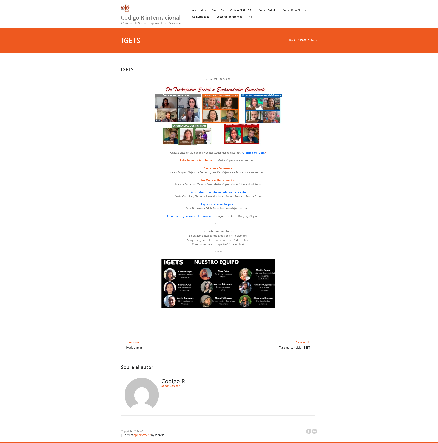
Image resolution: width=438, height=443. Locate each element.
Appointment (142, 435)
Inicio (292, 39)
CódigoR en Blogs (293, 10)
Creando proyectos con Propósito (189, 216)
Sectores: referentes (229, 16)
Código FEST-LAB (240, 10)
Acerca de (198, 10)
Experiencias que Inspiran (218, 204)
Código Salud (267, 10)
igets (303, 39)
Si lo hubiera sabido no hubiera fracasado (218, 192)
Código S (217, 10)
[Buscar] (250, 17)
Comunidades (200, 16)
